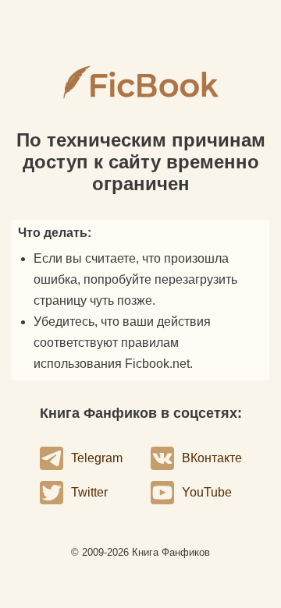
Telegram (97, 458)
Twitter (89, 492)
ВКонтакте (212, 458)
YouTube (207, 492)
